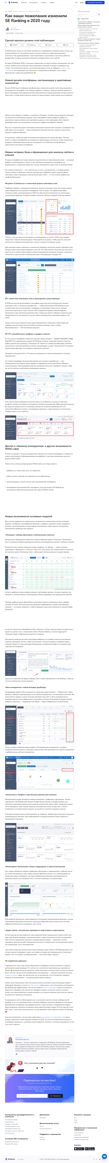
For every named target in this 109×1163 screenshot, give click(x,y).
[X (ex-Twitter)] (97, 1159)
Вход (81, 2)
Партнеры (42, 1139)
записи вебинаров (50, 987)
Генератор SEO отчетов (11, 1144)
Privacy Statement (78, 1133)
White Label (43, 1118)
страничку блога (11, 975)
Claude (49, 45)
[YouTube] (100, 1159)
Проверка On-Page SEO (11, 1124)
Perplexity (32, 45)
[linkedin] (16, 1054)
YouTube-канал (33, 985)
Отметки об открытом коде (81, 1139)
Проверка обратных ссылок (12, 1126)
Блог (6, 11)
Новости (10, 11)
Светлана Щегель (15, 29)
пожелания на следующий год (52, 1017)
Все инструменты (9, 1133)
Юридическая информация (81, 1137)
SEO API (42, 1126)
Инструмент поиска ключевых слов (14, 1131)
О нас (75, 1120)
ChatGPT (15, 45)
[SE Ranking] (13, 2)
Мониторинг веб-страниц (12, 1142)
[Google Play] (90, 1149)
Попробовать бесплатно (95, 2)
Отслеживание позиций (11, 1119)
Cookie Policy (77, 1135)
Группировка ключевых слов (12, 1128)
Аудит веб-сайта (9, 1122)
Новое (75, 1122)
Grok (66, 45)
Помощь (42, 1137)
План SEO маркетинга (45, 1128)
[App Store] (79, 1149)
